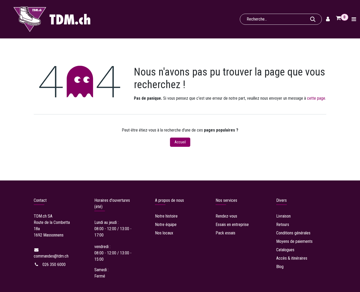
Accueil (180, 142)
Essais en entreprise (232, 224)
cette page (316, 98)
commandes (51, 256)
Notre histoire (166, 216)
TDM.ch (40, 216)
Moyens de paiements (294, 241)
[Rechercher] (313, 19)
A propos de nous (169, 200)
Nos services (226, 200)
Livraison (284, 216)
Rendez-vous (226, 216)
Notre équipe (166, 224)
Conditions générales (293, 232)
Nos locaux (164, 232)
